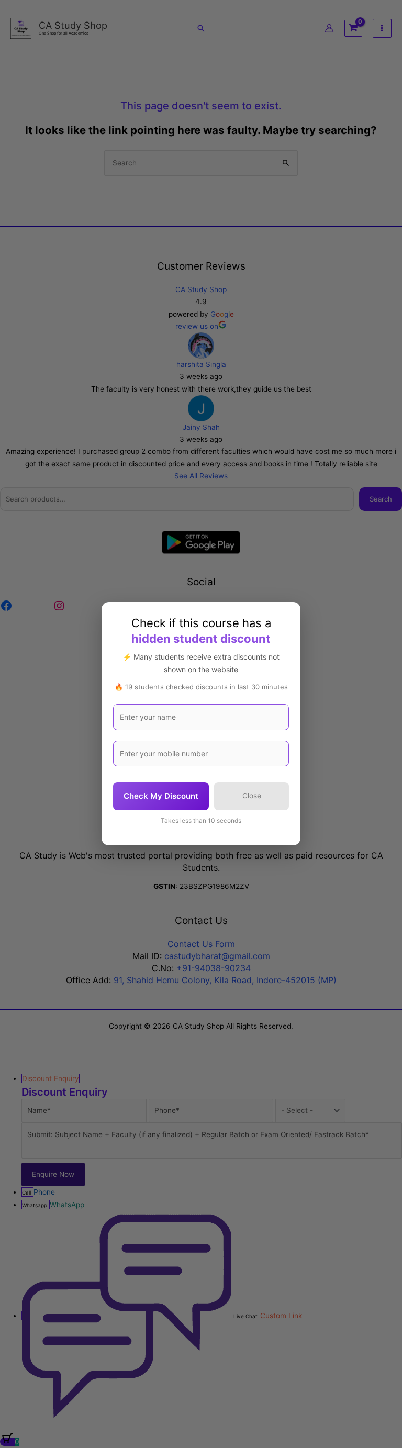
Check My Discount (161, 796)
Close (251, 796)
